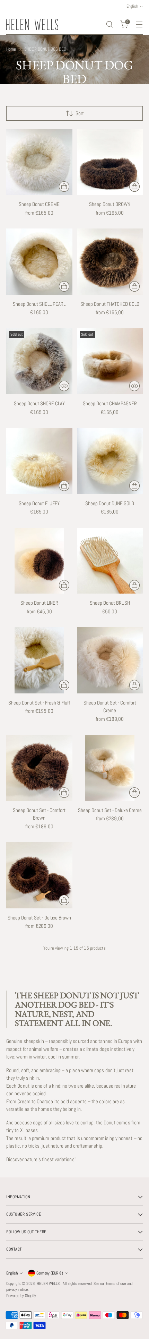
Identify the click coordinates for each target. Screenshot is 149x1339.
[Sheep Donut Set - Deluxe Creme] (110, 768)
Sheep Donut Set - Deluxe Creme (110, 810)
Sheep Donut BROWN (109, 204)
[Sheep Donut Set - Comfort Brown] (39, 768)
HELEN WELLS (49, 1283)
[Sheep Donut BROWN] (110, 162)
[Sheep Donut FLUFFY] (39, 461)
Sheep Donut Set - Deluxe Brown (39, 917)
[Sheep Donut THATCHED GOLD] (110, 261)
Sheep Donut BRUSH (110, 602)
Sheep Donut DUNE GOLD (109, 503)
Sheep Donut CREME (39, 204)
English (12, 1273)
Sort (80, 113)
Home (11, 49)
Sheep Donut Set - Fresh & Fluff (39, 702)
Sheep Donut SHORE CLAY (39, 403)
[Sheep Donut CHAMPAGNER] (110, 361)
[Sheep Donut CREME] (39, 162)
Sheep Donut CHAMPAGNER (110, 403)
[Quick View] (64, 386)
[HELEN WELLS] (32, 24)
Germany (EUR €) (49, 1273)
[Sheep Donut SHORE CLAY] (39, 361)
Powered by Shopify (21, 1295)
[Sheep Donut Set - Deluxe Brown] (39, 875)
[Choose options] (64, 186)
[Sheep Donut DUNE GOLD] (110, 461)
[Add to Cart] (134, 585)
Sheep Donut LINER (39, 602)
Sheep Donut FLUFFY (39, 503)
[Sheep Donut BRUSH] (110, 561)
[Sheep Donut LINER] (39, 561)
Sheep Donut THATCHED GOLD (109, 304)
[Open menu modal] (139, 24)
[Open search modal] (109, 24)
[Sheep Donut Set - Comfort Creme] (110, 660)
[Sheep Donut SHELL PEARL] (39, 261)
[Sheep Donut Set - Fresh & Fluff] (39, 660)
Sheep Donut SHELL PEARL (39, 304)
